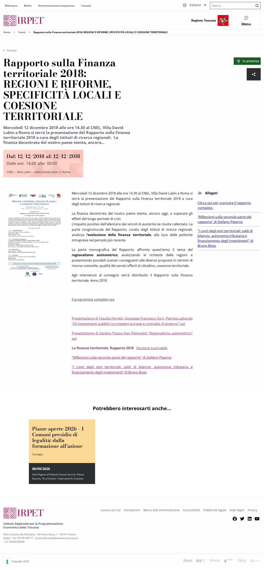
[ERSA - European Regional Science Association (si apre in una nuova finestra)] (228, 561)
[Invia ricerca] (257, 5)
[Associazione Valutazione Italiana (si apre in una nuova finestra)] (201, 561)
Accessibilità (191, 510)
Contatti (86, 5)
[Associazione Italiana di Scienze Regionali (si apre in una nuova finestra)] (255, 561)
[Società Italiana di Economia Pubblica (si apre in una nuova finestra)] (242, 561)
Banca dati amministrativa (161, 510)
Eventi (21, 32)
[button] (197, 5)
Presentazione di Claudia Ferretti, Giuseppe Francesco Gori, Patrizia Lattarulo (132, 318)
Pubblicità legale (214, 510)
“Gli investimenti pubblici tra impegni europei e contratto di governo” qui (128, 323)
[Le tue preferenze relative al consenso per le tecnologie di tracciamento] (7, 562)
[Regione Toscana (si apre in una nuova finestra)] (210, 20)
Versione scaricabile (151, 348)
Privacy (252, 510)
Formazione (132, 510)
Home (6, 32)
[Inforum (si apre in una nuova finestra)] (187, 561)
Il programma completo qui (93, 299)
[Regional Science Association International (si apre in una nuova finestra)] (215, 561)
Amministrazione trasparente (56, 5)
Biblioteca (11, 5)
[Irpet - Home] (23, 20)
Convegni (12, 50)
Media (28, 5)
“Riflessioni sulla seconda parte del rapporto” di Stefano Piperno (122, 357)
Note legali (237, 510)
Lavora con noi (111, 510)
